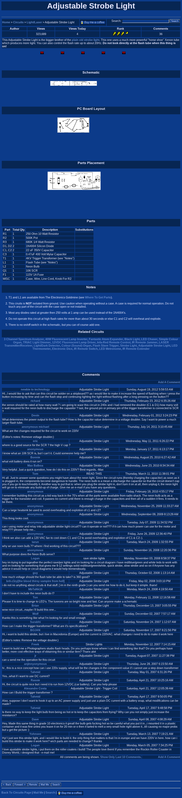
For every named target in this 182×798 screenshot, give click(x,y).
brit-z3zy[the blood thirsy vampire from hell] (35, 581)
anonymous (35, 449)
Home (6, 22)
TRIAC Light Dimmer (37, 342)
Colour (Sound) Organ (76, 345)
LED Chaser (149, 339)
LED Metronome (110, 348)
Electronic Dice (62, 348)
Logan (35, 558)
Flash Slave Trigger (106, 345)
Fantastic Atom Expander (106, 339)
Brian (35, 605)
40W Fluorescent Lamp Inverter (66, 339)
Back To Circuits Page (16, 792)
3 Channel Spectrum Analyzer (24, 339)
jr (35, 655)
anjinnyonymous (35, 663)
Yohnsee (35, 733)
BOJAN (35, 630)
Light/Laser (34, 22)
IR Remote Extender (135, 348)
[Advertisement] (150, 254)
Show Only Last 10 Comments (120, 757)
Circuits (18, 22)
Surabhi (35, 621)
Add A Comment (169, 382)
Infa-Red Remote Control (113, 342)
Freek (35, 644)
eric (35, 441)
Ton (35, 597)
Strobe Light (128, 345)
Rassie (35, 680)
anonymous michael (35, 426)
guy (35, 572)
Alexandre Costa (35, 688)
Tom (35, 473)
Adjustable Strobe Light (154, 345)
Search (50, 792)
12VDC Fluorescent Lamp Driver (74, 342)
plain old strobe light (85, 39)
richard (35, 400)
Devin (35, 415)
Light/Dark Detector (47, 345)
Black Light (132, 339)
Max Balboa (35, 465)
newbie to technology (35, 389)
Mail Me (38, 792)
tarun (35, 541)
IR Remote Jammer (144, 342)
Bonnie (35, 457)
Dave (35, 719)
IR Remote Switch (86, 348)
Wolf (35, 613)
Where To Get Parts (98, 297)
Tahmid (35, 672)
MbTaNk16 (35, 589)
